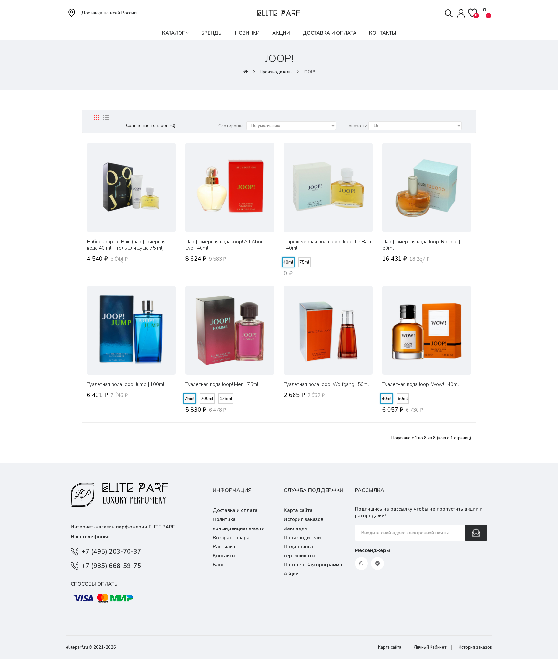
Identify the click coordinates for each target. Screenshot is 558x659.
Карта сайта (298, 510)
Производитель (276, 72)
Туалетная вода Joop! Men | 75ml (221, 384)
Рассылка (224, 546)
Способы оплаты (95, 584)
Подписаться (476, 533)
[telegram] (377, 563)
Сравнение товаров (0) (150, 125)
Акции (291, 573)
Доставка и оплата (235, 510)
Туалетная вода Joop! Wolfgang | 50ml (326, 384)
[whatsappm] (361, 563)
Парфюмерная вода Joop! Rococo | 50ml (421, 244)
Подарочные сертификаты (299, 551)
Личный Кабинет (430, 647)
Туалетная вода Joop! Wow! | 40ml (420, 384)
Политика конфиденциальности (238, 524)
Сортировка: (231, 126)
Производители (302, 537)
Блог (218, 564)
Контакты (224, 555)
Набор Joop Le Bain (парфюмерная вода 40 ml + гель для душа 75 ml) (126, 244)
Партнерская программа (313, 564)
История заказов (303, 519)
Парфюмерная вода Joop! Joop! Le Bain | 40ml (327, 244)
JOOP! (309, 72)
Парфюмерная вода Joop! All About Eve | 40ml (225, 244)
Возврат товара (231, 537)
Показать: (356, 126)
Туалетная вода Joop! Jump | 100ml (125, 384)
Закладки (295, 528)
